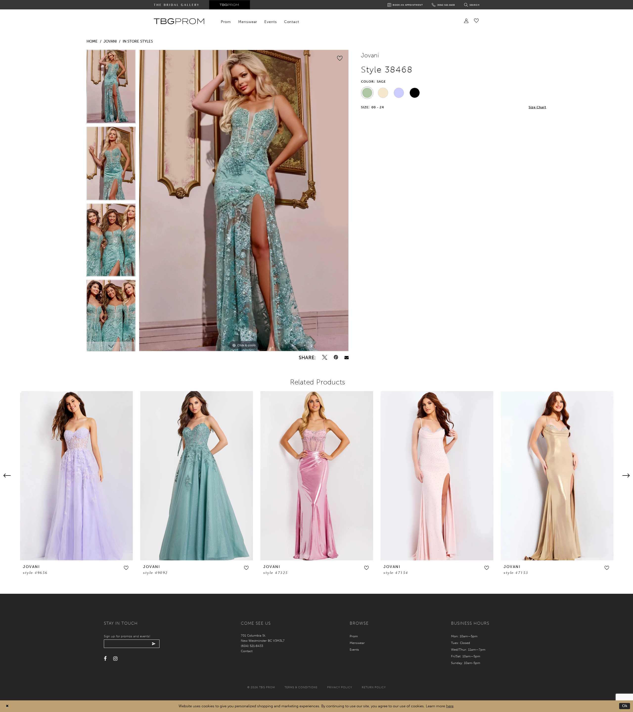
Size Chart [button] (537, 107)
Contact (246, 651)
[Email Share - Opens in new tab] (346, 357)
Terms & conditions (301, 687)
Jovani (110, 41)
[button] (126, 567)
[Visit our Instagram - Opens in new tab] (115, 659)
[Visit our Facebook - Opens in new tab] (105, 659)
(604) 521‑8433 (252, 646)
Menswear (357, 643)
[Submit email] (153, 644)
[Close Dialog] (7, 706)
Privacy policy (339, 687)
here (449, 706)
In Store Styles (138, 41)
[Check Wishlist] (476, 20)
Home (92, 41)
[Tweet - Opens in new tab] (324, 357)
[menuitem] (226, 21)
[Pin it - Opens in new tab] (336, 357)
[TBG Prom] (179, 21)
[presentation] (76, 475)
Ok (625, 706)
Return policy (374, 687)
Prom (354, 636)
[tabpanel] (111, 88)
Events (354, 649)
